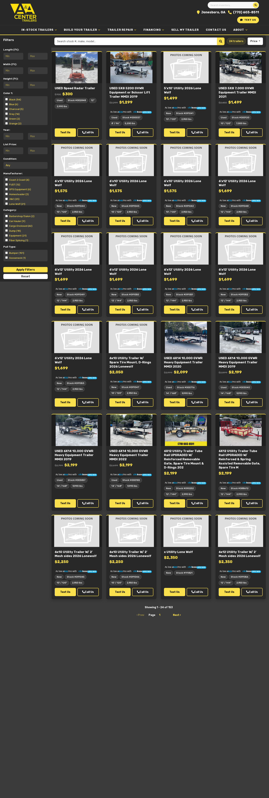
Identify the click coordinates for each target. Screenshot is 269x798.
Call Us (89, 132)
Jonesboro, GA (213, 12)
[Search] (221, 41)
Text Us (250, 19)
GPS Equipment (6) (20, 189)
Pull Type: (9, 246)
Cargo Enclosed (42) (20, 225)
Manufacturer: (13, 173)
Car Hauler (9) (17, 221)
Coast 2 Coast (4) (19, 179)
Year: (6, 129)
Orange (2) (15, 123)
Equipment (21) (18, 235)
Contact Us (216, 29)
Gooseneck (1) (17, 257)
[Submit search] (255, 5)
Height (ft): (10, 78)
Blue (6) (13, 104)
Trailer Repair (120, 29)
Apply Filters (25, 269)
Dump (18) (15, 230)
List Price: (10, 144)
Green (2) (14, 118)
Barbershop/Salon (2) (21, 216)
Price (254, 41)
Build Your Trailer (80, 29)
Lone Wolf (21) (17, 203)
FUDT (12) (14, 184)
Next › (177, 615)
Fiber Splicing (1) (18, 240)
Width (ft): (10, 64)
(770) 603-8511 (246, 12)
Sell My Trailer (185, 29)
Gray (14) (14, 113)
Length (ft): (11, 49)
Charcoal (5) (16, 109)
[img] (131, 111)
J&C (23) (14, 198)
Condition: (10, 158)
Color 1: (8, 93)
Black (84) (15, 99)
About (238, 29)
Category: (9, 209)
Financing (152, 29)
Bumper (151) (16, 252)
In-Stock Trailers (37, 29)
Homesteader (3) (19, 194)
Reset (25, 276)
